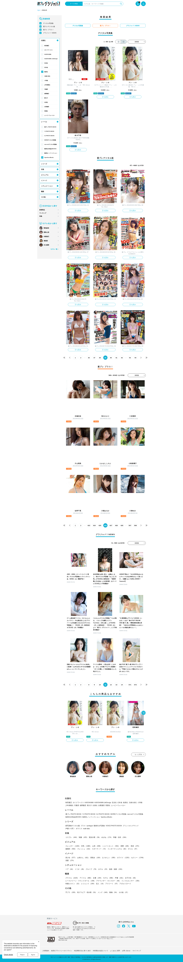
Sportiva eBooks (49, 157)
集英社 (46, 71)
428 (116, 525)
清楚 (70, 860)
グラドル (72, 878)
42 (122, 358)
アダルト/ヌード (125, 883)
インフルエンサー (130, 881)
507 (130, 525)
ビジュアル (45, 175)
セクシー (138, 857)
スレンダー (72, 846)
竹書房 (46, 89)
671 (130, 685)
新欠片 (46, 98)
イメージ (44, 180)
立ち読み (105, 97)
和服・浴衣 (120, 837)
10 (100, 685)
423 (89, 525)
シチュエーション (47, 186)
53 (130, 358)
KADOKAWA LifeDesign (51, 58)
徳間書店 (46, 93)
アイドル (86, 878)
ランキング (42, 213)
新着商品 (42, 210)
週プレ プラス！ (48, 30)
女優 (97, 878)
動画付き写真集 (99, 826)
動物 (113, 892)
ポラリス (79, 828)
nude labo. (86, 828)
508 (135, 525)
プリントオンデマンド (131, 826)
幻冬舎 (46, 67)
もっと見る (138, 754)
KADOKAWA (47, 54)
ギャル (133, 849)
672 (135, 685)
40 (111, 358)
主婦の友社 (47, 76)
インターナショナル (117, 849)
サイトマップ (137, 950)
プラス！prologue (87, 826)
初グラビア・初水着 (87, 892)
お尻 (97, 846)
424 (94, 525)
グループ (91, 869)
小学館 (46, 80)
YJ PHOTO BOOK (49, 131)
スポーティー (99, 849)
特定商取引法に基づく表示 (82, 950)
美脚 (125, 846)
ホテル (103, 869)
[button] (143, 713)
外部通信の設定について (100, 950)
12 (111, 685)
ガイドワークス (48, 50)
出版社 (43, 40)
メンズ (103, 892)
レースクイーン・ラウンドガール (80, 881)
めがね (106, 837)
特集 (40, 216)
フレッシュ (84, 849)
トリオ (80, 869)
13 (116, 685)
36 (89, 358)
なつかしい (109, 857)
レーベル (44, 122)
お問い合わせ (126, 950)
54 (135, 358)
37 (94, 358)
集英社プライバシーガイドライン (61, 950)
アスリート (112, 883)
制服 (83, 837)
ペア (69, 869)
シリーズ (44, 164)
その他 (43, 197)
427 (111, 525)
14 (122, 685)
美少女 (70, 857)
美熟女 (95, 857)
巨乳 (86, 846)
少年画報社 (47, 84)
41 (116, 358)
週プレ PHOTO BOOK (50, 127)
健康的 (70, 849)
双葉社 (46, 111)
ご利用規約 (45, 950)
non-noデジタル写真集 (50, 144)
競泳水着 (95, 837)
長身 (135, 846)
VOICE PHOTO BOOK (114, 826)
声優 (119, 878)
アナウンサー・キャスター (108, 881)
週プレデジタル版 (49, 26)
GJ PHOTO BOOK (49, 135)
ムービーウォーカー (49, 115)
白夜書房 (46, 106)
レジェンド (88, 883)
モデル (108, 878)
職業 (42, 191)
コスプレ (71, 837)
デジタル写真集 (48, 23)
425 (100, 525)
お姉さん (83, 857)
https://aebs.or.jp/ (62, 940)
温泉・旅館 (116, 869)
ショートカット (111, 846)
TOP (38, 10)
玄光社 (46, 63)
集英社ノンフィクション (50, 153)
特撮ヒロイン (72, 883)
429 (122, 525)
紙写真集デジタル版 (72, 826)
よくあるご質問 (115, 950)
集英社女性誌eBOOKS (50, 148)
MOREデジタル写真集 (50, 140)
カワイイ (123, 857)
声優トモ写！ (70, 828)
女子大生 (131, 878)
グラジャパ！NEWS (49, 33)
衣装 (42, 169)
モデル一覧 (54, 249)
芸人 (100, 883)
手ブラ (70, 892)
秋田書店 (46, 45)
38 (100, 358)
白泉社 (46, 102)
